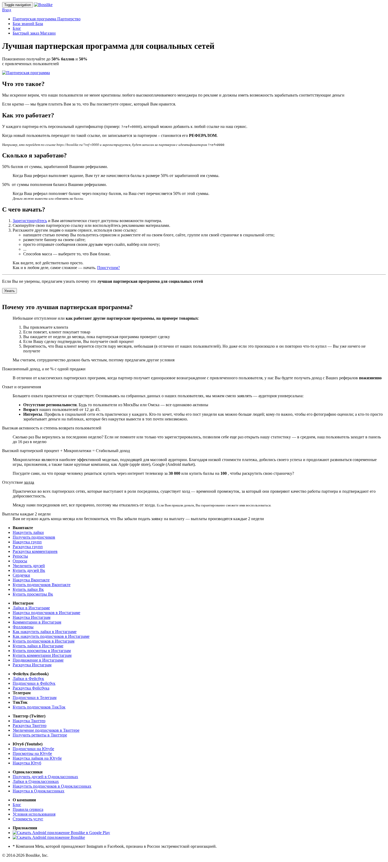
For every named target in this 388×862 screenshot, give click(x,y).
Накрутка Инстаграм (31, 617)
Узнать (9, 291)
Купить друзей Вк (29, 570)
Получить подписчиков (34, 537)
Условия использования (34, 814)
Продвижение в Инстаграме (38, 660)
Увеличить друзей (29, 565)
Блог (17, 28)
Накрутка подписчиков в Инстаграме (46, 612)
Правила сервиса (28, 809)
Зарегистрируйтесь (30, 220)
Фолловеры (23, 627)
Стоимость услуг (28, 819)
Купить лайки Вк (28, 589)
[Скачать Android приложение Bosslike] (49, 837)
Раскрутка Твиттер (29, 725)
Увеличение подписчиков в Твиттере (46, 730)
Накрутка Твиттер (29, 721)
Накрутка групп (27, 542)
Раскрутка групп (28, 546)
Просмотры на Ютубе (32, 753)
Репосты (20, 556)
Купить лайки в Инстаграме (38, 646)
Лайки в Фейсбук (28, 678)
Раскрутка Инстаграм (32, 665)
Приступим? (108, 267)
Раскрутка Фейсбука (31, 688)
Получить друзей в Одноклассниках (45, 776)
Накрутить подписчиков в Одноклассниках (52, 786)
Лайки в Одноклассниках (36, 781)
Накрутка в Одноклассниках (38, 791)
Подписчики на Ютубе (33, 748)
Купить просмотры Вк (33, 594)
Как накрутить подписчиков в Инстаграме (51, 636)
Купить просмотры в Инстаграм (42, 650)
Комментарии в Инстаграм (37, 622)
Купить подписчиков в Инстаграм (43, 641)
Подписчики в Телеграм (34, 697)
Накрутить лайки (28, 532)
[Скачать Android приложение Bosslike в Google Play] (61, 832)
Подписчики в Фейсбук (34, 683)
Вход (6, 10)
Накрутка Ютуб (27, 763)
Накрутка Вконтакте (31, 580)
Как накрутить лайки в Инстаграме (45, 631)
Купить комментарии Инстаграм (42, 655)
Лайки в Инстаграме (31, 608)
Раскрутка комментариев (35, 551)
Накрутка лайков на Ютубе (37, 758)
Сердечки (21, 575)
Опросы (20, 561)
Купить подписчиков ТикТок (39, 707)
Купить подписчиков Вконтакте (41, 584)
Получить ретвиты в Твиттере (40, 735)
